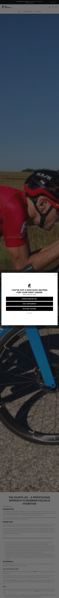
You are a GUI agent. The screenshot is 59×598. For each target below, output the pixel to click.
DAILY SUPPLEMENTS (29, 304)
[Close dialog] (56, 274)
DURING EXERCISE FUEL (29, 299)
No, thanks (29, 313)
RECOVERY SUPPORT (29, 309)
